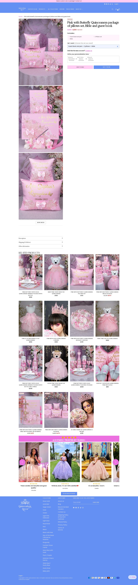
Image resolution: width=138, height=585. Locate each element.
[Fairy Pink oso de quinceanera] (107, 319)
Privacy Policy (62, 525)
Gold (44, 510)
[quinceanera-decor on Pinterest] (106, 4)
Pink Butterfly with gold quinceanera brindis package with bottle (30, 294)
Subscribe (96, 502)
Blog (59, 504)
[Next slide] (116, 462)
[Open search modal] (112, 9)
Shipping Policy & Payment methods (63, 517)
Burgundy (46, 542)
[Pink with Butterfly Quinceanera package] (56, 410)
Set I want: (80, 43)
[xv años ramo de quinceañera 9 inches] (82, 410)
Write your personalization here (78, 54)
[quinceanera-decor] (22, 9)
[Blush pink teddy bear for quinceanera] (56, 363)
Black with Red (48, 532)
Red (44, 526)
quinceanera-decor (34, 578)
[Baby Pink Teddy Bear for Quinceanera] (56, 272)
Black (45, 529)
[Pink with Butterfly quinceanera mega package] (107, 272)
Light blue (46, 521)
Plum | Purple (47, 555)
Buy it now (106, 67)
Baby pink (46, 571)
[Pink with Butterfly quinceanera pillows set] (82, 272)
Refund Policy (62, 522)
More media (40, 222)
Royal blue (46, 523)
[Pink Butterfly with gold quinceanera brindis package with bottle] (30, 272)
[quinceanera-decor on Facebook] (105, 4)
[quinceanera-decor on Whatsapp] (112, 4)
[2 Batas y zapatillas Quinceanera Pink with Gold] (107, 363)
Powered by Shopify (24, 579)
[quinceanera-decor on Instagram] (108, 4)
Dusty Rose (46, 568)
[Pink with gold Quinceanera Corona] (56, 319)
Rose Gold (46, 501)
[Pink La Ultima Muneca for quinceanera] (30, 319)
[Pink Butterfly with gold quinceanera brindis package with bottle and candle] (30, 363)
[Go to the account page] (115, 9)
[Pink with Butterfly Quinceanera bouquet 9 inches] (82, 319)
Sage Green (47, 507)
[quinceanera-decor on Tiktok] (110, 4)
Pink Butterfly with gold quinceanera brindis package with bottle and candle (30, 385)
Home (20, 16)
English (116, 4)
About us (61, 501)
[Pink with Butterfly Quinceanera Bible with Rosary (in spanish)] (30, 410)
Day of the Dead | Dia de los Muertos (48, 537)
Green (45, 513)
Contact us (61, 512)
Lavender (46, 504)
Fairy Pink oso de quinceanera (107, 338)
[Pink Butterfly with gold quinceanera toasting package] (82, 363)
